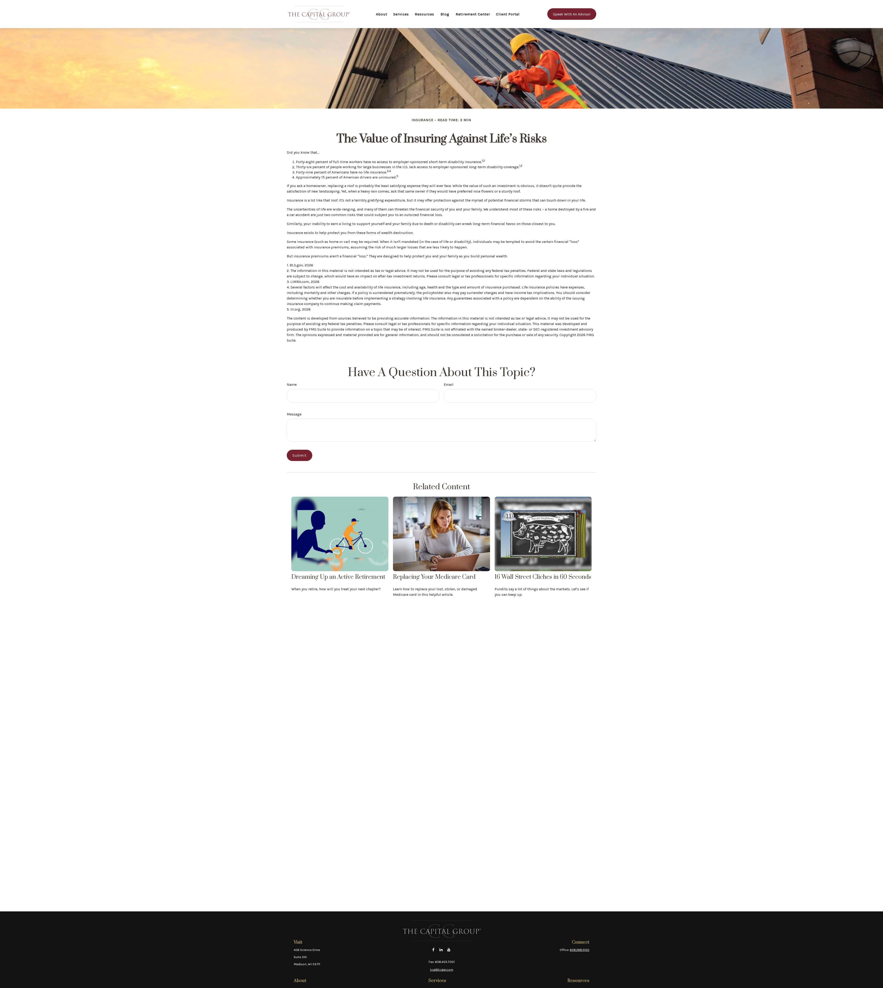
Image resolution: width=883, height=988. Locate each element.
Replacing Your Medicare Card (434, 577)
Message (294, 414)
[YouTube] (449, 950)
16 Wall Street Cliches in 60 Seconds (543, 577)
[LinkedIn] (441, 950)
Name (292, 384)
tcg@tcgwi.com (441, 970)
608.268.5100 (579, 950)
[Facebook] (433, 950)
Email (448, 384)
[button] (381, 14)
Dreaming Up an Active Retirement (338, 577)
